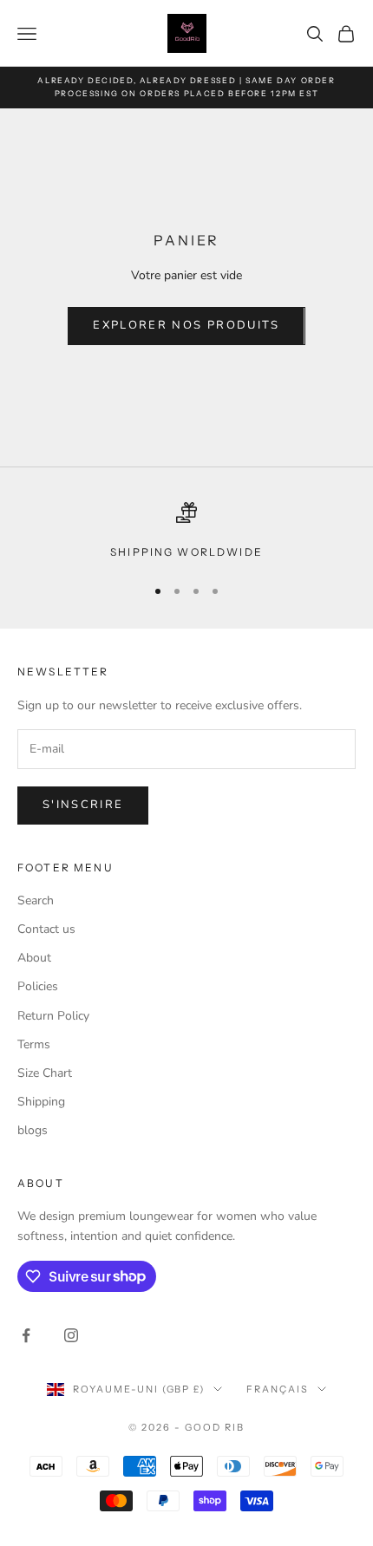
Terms (33, 1044)
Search (35, 900)
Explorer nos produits (186, 325)
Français (277, 1389)
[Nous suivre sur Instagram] (71, 1335)
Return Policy (53, 1016)
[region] (186, 531)
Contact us (46, 929)
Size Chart (44, 1073)
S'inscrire (83, 804)
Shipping (41, 1101)
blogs (32, 1130)
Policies (37, 986)
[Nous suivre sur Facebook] (26, 1335)
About (34, 957)
